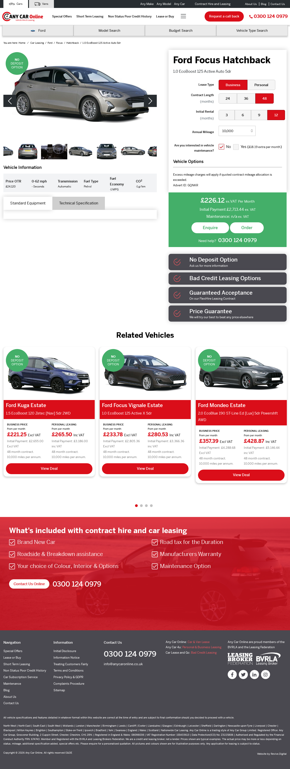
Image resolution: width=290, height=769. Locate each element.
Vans (44, 4)
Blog (263, 4)
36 (246, 98)
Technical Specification (78, 203)
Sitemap (59, 690)
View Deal (49, 468)
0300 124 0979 (271, 16)
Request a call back (224, 16)
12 (276, 115)
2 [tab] (141, 505)
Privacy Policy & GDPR (68, 677)
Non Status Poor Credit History (130, 16)
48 (264, 98)
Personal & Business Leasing (201, 647)
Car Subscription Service (20, 677)
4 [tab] (151, 505)
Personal (261, 85)
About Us (251, 4)
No (228, 146)
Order (246, 227)
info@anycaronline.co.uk (123, 664)
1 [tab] (136, 505)
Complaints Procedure (68, 684)
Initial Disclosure (64, 651)
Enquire (210, 227)
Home (22, 42)
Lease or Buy (165, 16)
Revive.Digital (279, 753)
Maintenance (12, 684)
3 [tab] (146, 505)
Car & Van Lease (199, 642)
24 (228, 98)
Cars (19, 4)
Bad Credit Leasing (204, 653)
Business (233, 85)
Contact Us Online (29, 584)
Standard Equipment (28, 203)
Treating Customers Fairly (70, 664)
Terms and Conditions (68, 670)
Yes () (261, 146)
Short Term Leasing (90, 16)
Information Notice (66, 658)
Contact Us (278, 4)
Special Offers (62, 16)
